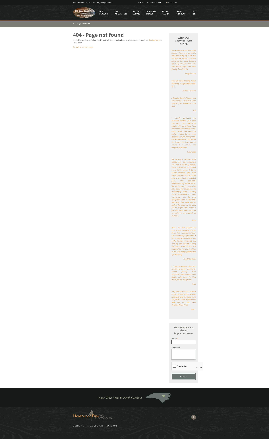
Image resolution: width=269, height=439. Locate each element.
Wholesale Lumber (151, 12)
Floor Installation (121, 12)
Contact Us (172, 2)
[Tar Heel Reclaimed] (84, 17)
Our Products (103, 12)
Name (174, 338)
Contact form (154, 40)
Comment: (175, 347)
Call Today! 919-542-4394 (149, 2)
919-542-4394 (111, 425)
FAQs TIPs (194, 12)
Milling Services (136, 12)
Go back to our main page (83, 47)
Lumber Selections (180, 12)
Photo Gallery (165, 12)
